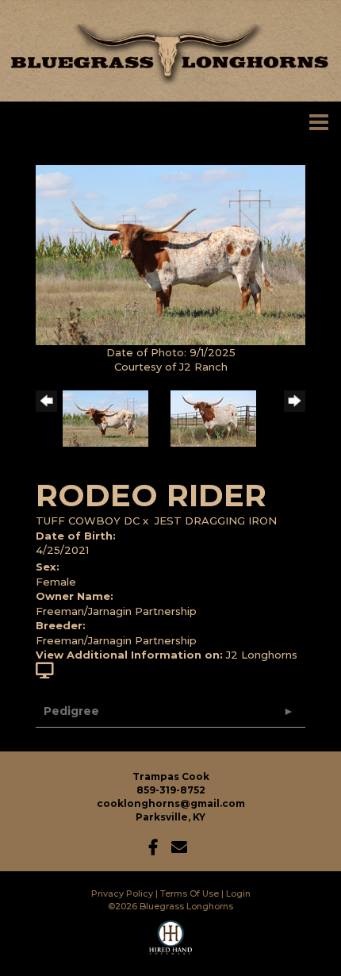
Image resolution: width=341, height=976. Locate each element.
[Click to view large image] (170, 254)
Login (238, 893)
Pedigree (71, 711)
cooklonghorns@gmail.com (171, 803)
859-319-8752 (170, 790)
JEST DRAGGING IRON (216, 520)
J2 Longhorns (261, 654)
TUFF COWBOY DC (88, 520)
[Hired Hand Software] (171, 944)
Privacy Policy (122, 893)
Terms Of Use (189, 893)
